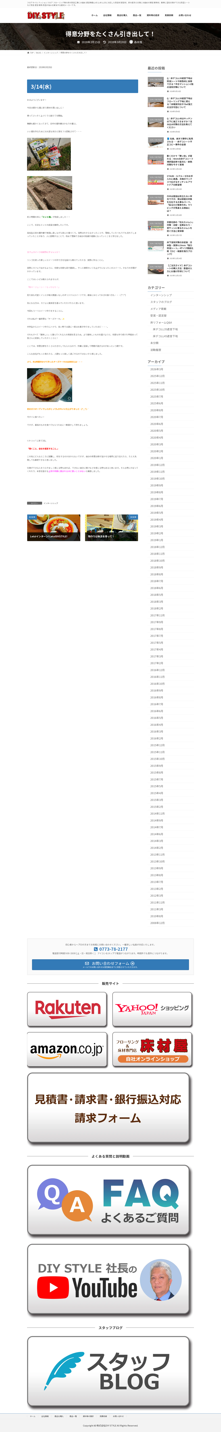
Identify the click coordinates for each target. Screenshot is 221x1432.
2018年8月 (156, 574)
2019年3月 (156, 526)
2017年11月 (157, 615)
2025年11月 (157, 383)
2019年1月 (156, 540)
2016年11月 (157, 677)
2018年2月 (156, 608)
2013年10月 (157, 861)
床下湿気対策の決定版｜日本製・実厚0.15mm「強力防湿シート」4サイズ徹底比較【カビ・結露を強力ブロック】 (180, 248)
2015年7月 (156, 779)
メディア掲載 (158, 308)
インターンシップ (51, 503)
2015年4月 (156, 793)
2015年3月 (156, 800)
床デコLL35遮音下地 (165, 329)
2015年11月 (157, 752)
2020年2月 (156, 451)
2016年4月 (156, 725)
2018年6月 (156, 588)
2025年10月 (157, 389)
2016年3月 (156, 731)
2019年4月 (156, 519)
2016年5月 (156, 718)
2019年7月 (156, 499)
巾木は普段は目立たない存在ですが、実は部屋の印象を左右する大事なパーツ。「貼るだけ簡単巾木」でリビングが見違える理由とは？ (179, 203)
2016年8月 (156, 697)
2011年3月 (156, 909)
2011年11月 (157, 902)
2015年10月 (157, 759)
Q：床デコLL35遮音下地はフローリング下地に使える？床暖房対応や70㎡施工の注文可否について (179, 103)
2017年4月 (156, 649)
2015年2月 (156, 807)
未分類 (154, 343)
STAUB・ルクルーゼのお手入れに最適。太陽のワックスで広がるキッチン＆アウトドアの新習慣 (180, 180)
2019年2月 (156, 533)
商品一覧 (73, 1416)
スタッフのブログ (161, 302)
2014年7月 (156, 827)
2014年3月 (156, 841)
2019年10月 (157, 478)
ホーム (32, 1416)
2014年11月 (157, 813)
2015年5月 (156, 786)
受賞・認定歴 (158, 315)
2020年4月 (156, 437)
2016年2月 (156, 738)
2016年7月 (156, 704)
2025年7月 (156, 396)
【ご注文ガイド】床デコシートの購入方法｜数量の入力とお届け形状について (179, 268)
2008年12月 (157, 923)
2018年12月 (157, 547)
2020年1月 (156, 458)
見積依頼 (103, 1416)
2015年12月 (157, 745)
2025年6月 (156, 403)
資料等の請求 (88, 1416)
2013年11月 (157, 854)
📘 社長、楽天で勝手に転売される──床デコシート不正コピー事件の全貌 (180, 141)
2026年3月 (156, 369)
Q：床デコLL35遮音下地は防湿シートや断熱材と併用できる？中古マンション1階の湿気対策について (180, 83)
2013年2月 (156, 889)
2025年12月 (157, 376)
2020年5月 (156, 430)
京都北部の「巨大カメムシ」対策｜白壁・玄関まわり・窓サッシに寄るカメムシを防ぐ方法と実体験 (180, 226)
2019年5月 (156, 512)
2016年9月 (156, 690)
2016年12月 (157, 670)
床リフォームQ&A (161, 322)
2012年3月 (156, 895)
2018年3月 (156, 601)
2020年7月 (156, 417)
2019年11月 (157, 471)
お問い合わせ (118, 1416)
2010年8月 (156, 916)
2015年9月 (156, 766)
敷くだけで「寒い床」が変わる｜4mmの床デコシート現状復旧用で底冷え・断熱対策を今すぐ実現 (180, 160)
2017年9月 (156, 622)
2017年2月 (156, 663)
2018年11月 (157, 554)
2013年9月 (156, 868)
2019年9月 (156, 485)
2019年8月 (156, 492)
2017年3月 (156, 656)
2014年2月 (156, 848)
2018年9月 (156, 567)
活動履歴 (155, 349)
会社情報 (45, 1416)
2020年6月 (156, 424)
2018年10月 (157, 560)
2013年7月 (156, 882)
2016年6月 (156, 711)
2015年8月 (156, 772)
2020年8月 (156, 410)
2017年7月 (156, 636)
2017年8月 (156, 629)
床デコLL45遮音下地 (165, 336)
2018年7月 (156, 581)
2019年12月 (157, 465)
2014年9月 (156, 820)
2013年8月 (156, 875)
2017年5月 (156, 642)
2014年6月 (156, 834)
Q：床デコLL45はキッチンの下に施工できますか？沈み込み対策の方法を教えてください (179, 123)
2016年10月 (157, 683)
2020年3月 (156, 444)
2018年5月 (156, 595)
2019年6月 (156, 506)
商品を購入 (59, 1416)
